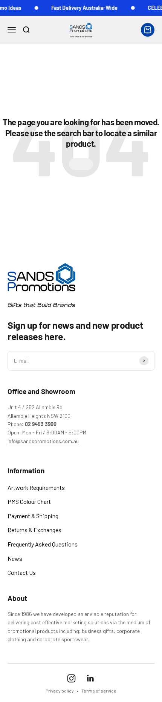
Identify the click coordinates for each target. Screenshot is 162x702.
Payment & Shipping (33, 515)
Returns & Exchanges (34, 529)
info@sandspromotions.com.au (43, 441)
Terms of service (98, 690)
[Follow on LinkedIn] (91, 678)
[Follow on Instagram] (71, 678)
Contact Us (22, 572)
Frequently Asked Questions (43, 544)
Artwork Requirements (36, 487)
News (15, 558)
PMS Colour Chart (29, 501)
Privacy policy (60, 690)
